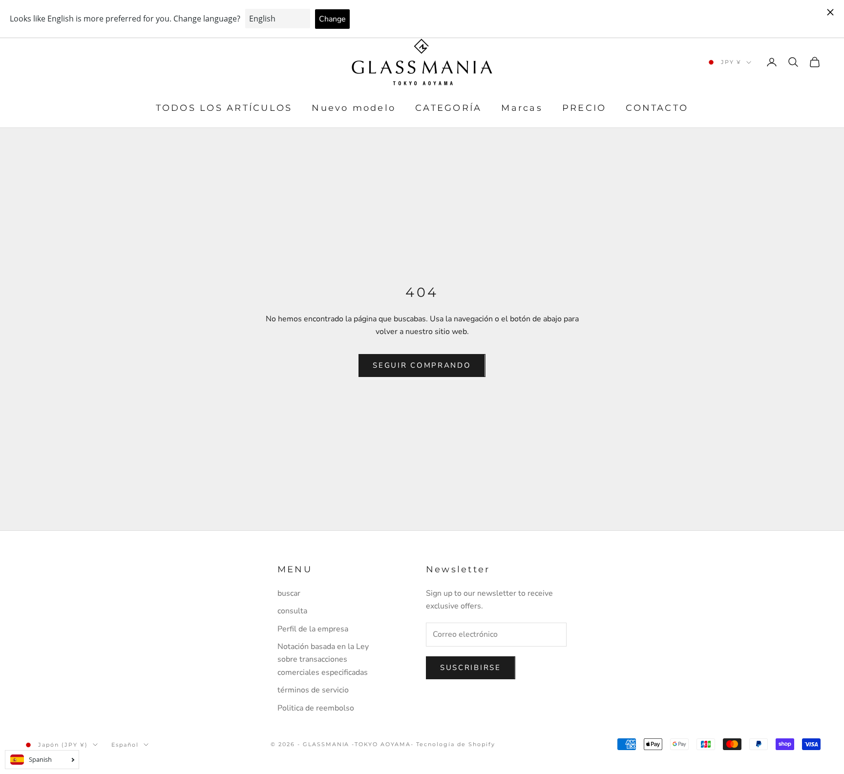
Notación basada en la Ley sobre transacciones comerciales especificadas (323, 659)
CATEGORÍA (448, 108)
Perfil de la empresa (312, 629)
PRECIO (584, 108)
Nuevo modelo (354, 108)
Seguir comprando (422, 365)
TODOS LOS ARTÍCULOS (224, 108)
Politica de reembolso (315, 708)
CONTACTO (657, 108)
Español (125, 744)
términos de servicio (313, 690)
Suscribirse (470, 667)
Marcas (521, 108)
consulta (292, 611)
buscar (288, 593)
